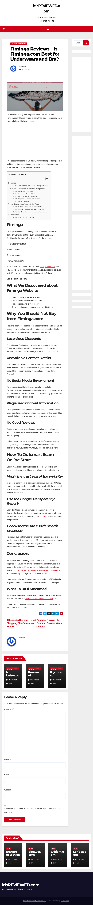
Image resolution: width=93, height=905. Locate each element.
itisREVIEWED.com (20, 884)
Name (7, 760)
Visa (42, 267)
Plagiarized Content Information (29, 199)
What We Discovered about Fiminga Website (31, 186)
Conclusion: (14, 215)
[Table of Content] (47, 178)
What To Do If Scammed (26, 217)
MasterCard (50, 267)
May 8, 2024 (79, 859)
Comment (9, 709)
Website (7, 790)
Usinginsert (44, 570)
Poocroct (16, 570)
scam (8, 848)
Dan (24, 66)
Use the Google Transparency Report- (31, 209)
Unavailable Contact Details (27, 194)
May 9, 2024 (12, 859)
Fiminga (13, 183)
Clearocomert (55, 570)
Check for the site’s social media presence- (33, 212)
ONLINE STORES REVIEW (18, 43)
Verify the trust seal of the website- (30, 207)
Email (7, 775)
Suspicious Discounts (25, 191)
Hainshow (34, 570)
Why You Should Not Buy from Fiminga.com (27, 189)
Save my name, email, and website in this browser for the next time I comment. (33, 810)
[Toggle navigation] (48, 29)
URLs (45, 516)
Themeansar (65, 901)
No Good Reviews (24, 201)
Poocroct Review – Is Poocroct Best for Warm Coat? (49, 623)
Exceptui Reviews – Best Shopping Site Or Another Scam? (21, 623)
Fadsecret (25, 570)
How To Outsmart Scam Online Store (24, 204)
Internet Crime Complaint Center (39, 599)
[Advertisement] (35, 142)
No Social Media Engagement (28, 196)
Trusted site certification (20, 489)
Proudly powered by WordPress (34, 901)
